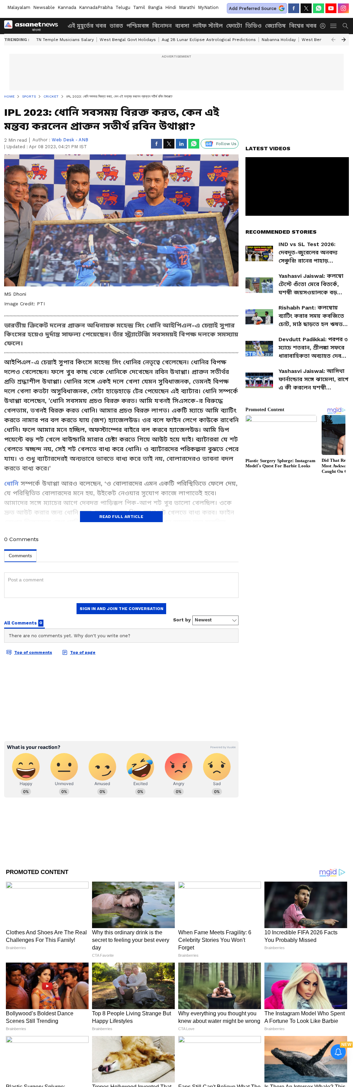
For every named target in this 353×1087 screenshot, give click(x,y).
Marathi (187, 7)
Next (344, 39)
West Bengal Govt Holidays (128, 39)
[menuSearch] (345, 26)
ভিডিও (253, 25)
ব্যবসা (182, 25)
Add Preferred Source (252, 8)
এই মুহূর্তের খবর (87, 25)
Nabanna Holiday (279, 39)
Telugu (122, 7)
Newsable (44, 7)
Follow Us (226, 143)
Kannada (67, 7)
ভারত (116, 25)
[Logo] (33, 26)
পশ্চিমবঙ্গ (138, 25)
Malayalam (18, 7)
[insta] (343, 8)
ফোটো (234, 25)
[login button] (324, 25)
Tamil (139, 7)
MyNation (208, 7)
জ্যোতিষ (275, 25)
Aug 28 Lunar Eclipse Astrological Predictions (209, 39)
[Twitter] (306, 8)
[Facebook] (293, 8)
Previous (333, 39)
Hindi (170, 7)
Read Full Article (121, 516)
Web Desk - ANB (70, 139)
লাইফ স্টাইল (208, 25)
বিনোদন (162, 25)
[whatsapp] (318, 8)
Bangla (155, 7)
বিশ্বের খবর (302, 25)
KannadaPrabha (96, 7)
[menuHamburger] (333, 26)
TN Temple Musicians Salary (65, 39)
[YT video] (330, 8)
